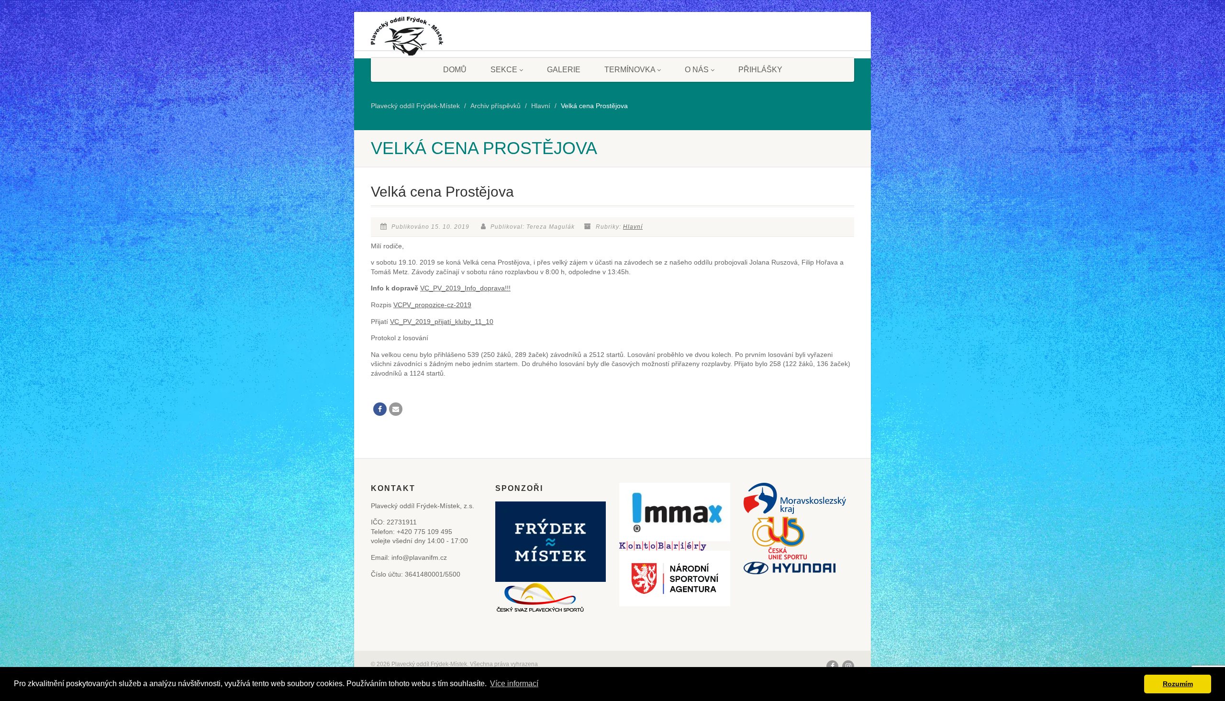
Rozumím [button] (1178, 684)
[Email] (395, 409)
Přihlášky (760, 70)
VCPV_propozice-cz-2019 (432, 305)
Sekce (503, 70)
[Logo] (407, 40)
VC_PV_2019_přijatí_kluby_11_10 (441, 321)
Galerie (563, 70)
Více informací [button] (514, 683)
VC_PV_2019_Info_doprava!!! (465, 288)
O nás (697, 70)
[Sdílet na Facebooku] (380, 409)
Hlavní (633, 226)
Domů (455, 70)
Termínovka (629, 70)
